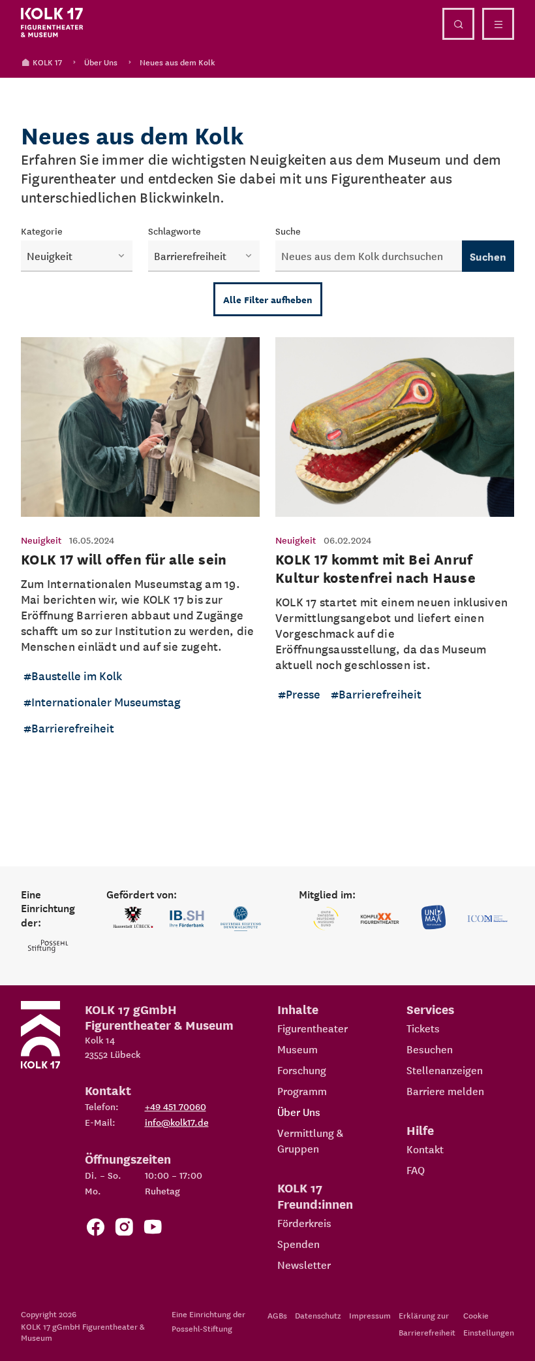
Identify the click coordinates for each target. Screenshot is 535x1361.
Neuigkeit (41, 540)
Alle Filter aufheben (268, 299)
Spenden (298, 1243)
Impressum (370, 1315)
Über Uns (100, 62)
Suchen (488, 256)
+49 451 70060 (175, 1106)
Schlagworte (174, 230)
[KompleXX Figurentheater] (379, 918)
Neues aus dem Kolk (177, 62)
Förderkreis (304, 1222)
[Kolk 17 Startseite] (52, 23)
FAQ (415, 1169)
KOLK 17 (47, 62)
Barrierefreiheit (72, 727)
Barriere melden (445, 1090)
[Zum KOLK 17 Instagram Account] (124, 1229)
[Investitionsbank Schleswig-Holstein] (186, 918)
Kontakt (425, 1148)
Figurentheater (312, 1028)
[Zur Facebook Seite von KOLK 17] (95, 1229)
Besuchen (429, 1049)
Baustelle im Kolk (76, 675)
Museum (297, 1049)
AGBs (277, 1315)
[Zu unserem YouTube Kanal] (152, 1229)
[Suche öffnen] (458, 24)
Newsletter (304, 1264)
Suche (288, 230)
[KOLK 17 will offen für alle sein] (140, 547)
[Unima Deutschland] (433, 918)
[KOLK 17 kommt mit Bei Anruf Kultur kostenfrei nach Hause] (394, 547)
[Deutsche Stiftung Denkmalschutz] (241, 918)
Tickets (423, 1028)
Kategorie (42, 230)
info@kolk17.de (177, 1122)
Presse (303, 693)
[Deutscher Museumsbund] (325, 918)
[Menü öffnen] (498, 24)
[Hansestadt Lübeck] (133, 918)
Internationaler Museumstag (106, 701)
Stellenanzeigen (444, 1069)
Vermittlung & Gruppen (310, 1140)
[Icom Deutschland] (487, 918)
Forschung (301, 1069)
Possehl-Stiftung (202, 1328)
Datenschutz (318, 1315)
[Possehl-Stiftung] (48, 946)
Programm (302, 1090)
